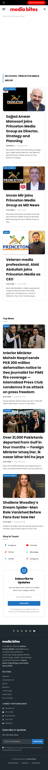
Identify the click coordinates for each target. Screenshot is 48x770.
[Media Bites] (24, 9)
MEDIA (6, 232)
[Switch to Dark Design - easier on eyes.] (3, 3)
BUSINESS (7, 411)
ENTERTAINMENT (10, 476)
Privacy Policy (25, 612)
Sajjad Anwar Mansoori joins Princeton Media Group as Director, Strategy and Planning (22, 128)
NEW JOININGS (9, 89)
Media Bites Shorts (36, 3)
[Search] (44, 9)
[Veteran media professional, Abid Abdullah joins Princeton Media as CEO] (24, 242)
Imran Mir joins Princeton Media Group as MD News (22, 200)
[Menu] (3, 9)
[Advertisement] (24, 45)
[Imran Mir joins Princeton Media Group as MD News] (24, 178)
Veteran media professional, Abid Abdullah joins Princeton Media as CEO (23, 269)
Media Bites (31, 759)
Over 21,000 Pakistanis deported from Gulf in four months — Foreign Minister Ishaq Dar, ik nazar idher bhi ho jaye (23, 447)
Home (5, 16)
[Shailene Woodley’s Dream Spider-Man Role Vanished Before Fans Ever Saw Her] (24, 486)
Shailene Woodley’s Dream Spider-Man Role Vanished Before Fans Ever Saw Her (22, 510)
